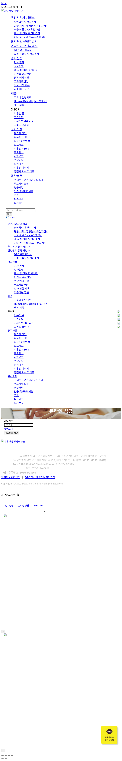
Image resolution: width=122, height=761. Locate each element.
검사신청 (9, 505)
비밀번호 (8, 421)
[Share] (5, 755)
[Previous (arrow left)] (2, 758)
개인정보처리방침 (10, 477)
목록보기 (8, 429)
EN (13, 217)
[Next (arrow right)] (5, 758)
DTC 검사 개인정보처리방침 (40, 477)
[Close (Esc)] (2, 755)
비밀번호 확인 (11, 433)
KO (8, 217)
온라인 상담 (23, 505)
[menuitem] (23, 18)
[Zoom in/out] (12, 755)
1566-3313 (37, 505)
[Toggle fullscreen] (9, 755)
